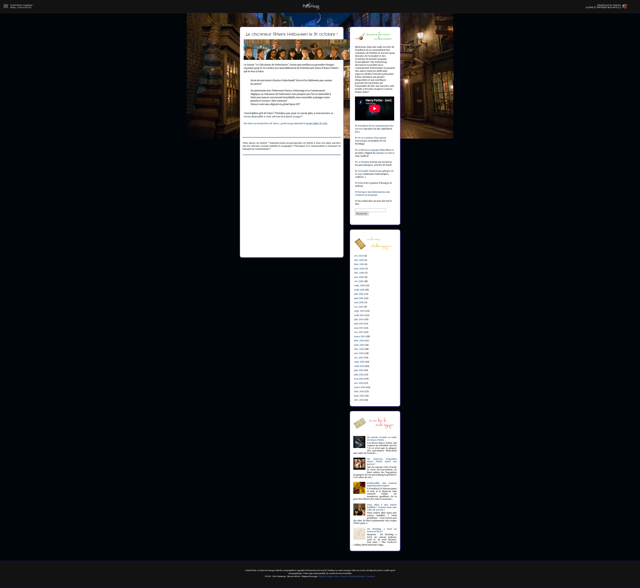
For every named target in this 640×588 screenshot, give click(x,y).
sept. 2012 (359, 361)
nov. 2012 (359, 353)
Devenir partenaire (357, 576)
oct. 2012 (359, 357)
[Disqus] (291, 203)
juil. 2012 (359, 370)
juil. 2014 (359, 293)
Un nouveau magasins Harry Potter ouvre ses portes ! (382, 462)
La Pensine (363, 161)
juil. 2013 (359, 319)
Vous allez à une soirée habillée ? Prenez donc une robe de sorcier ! (382, 507)
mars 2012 (359, 387)
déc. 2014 (359, 272)
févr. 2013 (359, 340)
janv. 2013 (359, 345)
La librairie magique (368, 149)
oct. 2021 (359, 255)
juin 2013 (359, 323)
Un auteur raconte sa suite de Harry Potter (382, 438)
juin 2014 (359, 298)
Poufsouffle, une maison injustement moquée (382, 484)
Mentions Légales (326, 576)
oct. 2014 (359, 281)
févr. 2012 (359, 391)
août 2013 (359, 315)
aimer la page (293, 116)
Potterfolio (363, 183)
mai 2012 (359, 378)
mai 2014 (359, 302)
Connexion (370, 576)
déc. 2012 (359, 349)
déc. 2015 (359, 260)
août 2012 (359, 366)
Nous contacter (341, 576)
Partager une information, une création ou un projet (372, 193)
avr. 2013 (359, 332)
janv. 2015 (359, 268)
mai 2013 (359, 327)
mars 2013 (359, 336)
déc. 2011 (359, 399)
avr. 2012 (359, 383)
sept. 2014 (359, 285)
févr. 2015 (359, 264)
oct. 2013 (359, 306)
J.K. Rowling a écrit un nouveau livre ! (382, 530)
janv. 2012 (359, 395)
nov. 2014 (359, 277)
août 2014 (359, 289)
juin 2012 (359, 374)
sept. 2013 (359, 311)
